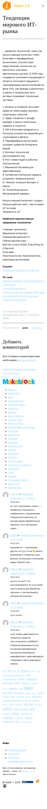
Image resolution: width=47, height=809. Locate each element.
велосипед (8, 683)
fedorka (14, 494)
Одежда (12, 438)
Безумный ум (15, 401)
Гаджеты (13, 408)
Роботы (12, 457)
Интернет (13, 431)
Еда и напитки (16, 416)
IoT (4, 311)
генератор (35, 683)
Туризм (12, 476)
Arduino (25, 670)
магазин (20, 697)
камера (28, 693)
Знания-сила (15, 419)
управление (8, 721)
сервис (15, 713)
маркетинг (37, 696)
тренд (6, 318)
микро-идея (26, 701)
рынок (22, 314)
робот (7, 709)
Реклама (13, 453)
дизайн (13, 688)
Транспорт (14, 468)
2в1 (9, 670)
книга (41, 693)
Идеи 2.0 (22, 6)
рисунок (37, 704)
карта (34, 693)
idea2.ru (12, 389)
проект (11, 704)
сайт (32, 709)
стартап (8, 717)
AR (18, 671)
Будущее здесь (16, 404)
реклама (28, 704)
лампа (12, 697)
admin (13, 535)
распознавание (10, 314)
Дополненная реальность (14, 675)
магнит (28, 697)
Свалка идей (15, 461)
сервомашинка (26, 714)
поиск (5, 704)
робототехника (21, 709)
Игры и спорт (15, 423)
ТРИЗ (11, 472)
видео (18, 683)
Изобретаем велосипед (21, 427)
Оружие (12, 442)
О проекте (14, 753)
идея (28, 688)
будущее (32, 679)
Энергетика (14, 487)
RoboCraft (13, 393)
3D (14, 671)
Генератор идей (17, 750)
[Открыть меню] (42, 5)
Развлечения (15, 446)
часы (17, 721)
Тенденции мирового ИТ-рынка (21, 270)
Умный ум (36, 328)
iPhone (38, 671)
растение (19, 704)
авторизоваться (27, 360)
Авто (10, 397)
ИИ (28, 675)
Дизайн (12, 412)
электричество (26, 722)
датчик (5, 689)
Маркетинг (14, 435)
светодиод (6, 714)
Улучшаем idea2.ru (18, 480)
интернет (8, 693)
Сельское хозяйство (20, 465)
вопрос (26, 683)
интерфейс (19, 693)
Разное (12, 450)
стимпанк (18, 718)
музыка (35, 700)
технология (33, 314)
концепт (6, 697)
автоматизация (9, 679)
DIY (32, 671)
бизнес (21, 679)
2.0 (4, 671)
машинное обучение (17, 311)
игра (20, 688)
